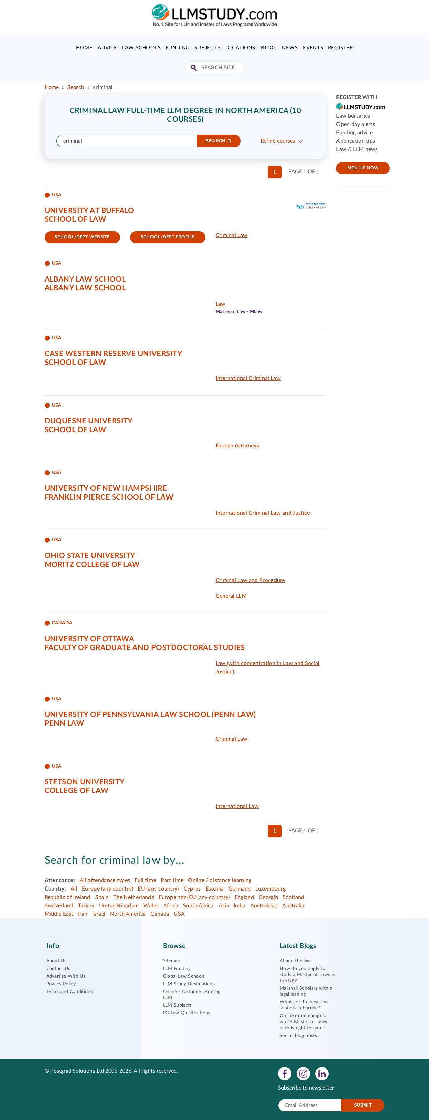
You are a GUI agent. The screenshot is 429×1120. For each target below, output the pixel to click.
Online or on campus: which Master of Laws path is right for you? (303, 1021)
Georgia (268, 897)
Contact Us (58, 968)
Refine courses (278, 141)
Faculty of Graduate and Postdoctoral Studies (145, 647)
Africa (170, 905)
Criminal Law (232, 235)
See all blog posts (298, 1035)
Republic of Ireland (67, 897)
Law (221, 304)
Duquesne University (89, 421)
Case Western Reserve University (113, 353)
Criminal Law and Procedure (250, 580)
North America (128, 914)
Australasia (264, 905)
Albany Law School (85, 279)
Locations (240, 47)
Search (75, 87)
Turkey (86, 905)
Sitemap (171, 961)
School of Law (75, 219)
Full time (145, 880)
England (244, 897)
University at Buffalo (89, 210)
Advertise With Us (65, 976)
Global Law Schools (184, 976)
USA (179, 914)
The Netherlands (133, 897)
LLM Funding (177, 968)
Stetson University (85, 782)
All (74, 889)
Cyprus (192, 889)
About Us (56, 961)
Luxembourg (270, 889)
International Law (237, 806)
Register (340, 47)
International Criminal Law (248, 378)
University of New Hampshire (106, 488)
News (290, 47)
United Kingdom (119, 905)
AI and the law (295, 961)
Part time (172, 880)
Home (84, 47)
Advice (107, 47)
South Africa (198, 905)
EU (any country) (158, 889)
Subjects (207, 47)
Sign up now (363, 168)
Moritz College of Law (92, 564)
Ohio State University (90, 555)
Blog (268, 47)
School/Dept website (82, 237)
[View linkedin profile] (322, 1073)
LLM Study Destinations (189, 984)
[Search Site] (195, 68)
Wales (151, 905)
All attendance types (105, 880)
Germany (240, 889)
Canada (159, 914)
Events (313, 47)
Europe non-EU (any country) (194, 897)
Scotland (293, 897)
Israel (98, 914)
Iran (82, 914)
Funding (178, 47)
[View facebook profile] (284, 1073)
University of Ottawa (89, 639)
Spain (102, 897)
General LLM (231, 596)
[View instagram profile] (303, 1073)
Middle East (59, 914)
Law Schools (141, 47)
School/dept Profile (167, 237)
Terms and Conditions (69, 991)
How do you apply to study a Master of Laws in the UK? (307, 974)
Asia (224, 905)
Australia (293, 905)
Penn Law (64, 723)
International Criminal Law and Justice (263, 513)
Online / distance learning (219, 880)
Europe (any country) (107, 889)
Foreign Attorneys (237, 445)
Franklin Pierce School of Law (109, 497)
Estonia (215, 889)
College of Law (77, 790)
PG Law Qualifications (186, 1013)
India (240, 905)
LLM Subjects (177, 1005)
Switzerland (59, 905)
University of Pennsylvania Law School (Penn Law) (150, 714)
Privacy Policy (61, 984)
